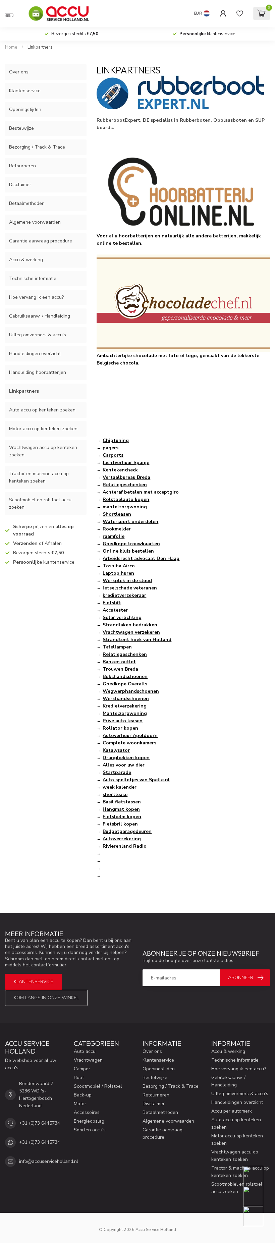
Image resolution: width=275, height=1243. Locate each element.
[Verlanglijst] (239, 13)
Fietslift (112, 603)
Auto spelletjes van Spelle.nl (136, 780)
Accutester (115, 610)
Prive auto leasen (123, 721)
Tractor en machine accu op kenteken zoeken (39, 477)
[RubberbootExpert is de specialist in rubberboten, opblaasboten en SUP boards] (180, 92)
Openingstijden (25, 109)
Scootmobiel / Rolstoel (98, 1086)
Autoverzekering (122, 839)
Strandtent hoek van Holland (137, 639)
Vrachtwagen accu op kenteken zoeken (43, 451)
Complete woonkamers (129, 743)
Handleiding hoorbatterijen (37, 372)
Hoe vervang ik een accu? (36, 297)
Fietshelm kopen (122, 816)
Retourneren (22, 166)
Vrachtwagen (88, 1060)
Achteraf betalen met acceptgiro (141, 492)
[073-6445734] (257, 1176)
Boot (79, 1077)
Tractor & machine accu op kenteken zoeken (240, 1172)
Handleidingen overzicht (35, 353)
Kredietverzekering (125, 706)
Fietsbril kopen (120, 824)
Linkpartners (40, 47)
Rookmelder (117, 529)
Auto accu (85, 1051)
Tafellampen (117, 647)
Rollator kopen (120, 728)
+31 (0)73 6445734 (39, 1123)
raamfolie (113, 536)
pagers (110, 448)
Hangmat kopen (121, 809)
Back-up (83, 1095)
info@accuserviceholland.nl (48, 1161)
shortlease (115, 794)
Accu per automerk (231, 1111)
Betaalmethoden (27, 203)
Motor (80, 1103)
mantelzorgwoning (125, 507)
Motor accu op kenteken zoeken (43, 429)
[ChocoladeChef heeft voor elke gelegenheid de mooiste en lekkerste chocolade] (183, 303)
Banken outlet (119, 662)
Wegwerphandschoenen (131, 691)
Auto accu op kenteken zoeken (42, 410)
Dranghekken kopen (126, 757)
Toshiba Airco (119, 566)
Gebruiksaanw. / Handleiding (39, 316)
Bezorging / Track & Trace (37, 147)
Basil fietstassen (122, 802)
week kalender (119, 787)
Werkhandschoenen (126, 698)
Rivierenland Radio (125, 846)
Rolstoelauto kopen (126, 499)
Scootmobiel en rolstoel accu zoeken (40, 503)
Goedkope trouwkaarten (131, 544)
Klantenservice (25, 91)
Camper (82, 1069)
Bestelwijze (21, 128)
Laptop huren (118, 573)
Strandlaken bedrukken (130, 625)
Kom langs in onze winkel (46, 998)
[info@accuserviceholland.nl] (257, 1196)
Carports (113, 455)
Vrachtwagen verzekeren (131, 632)
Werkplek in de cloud (127, 580)
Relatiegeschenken (125, 485)
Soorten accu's (90, 1130)
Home (11, 47)
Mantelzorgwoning (125, 713)
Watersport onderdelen (130, 521)
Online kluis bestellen (128, 551)
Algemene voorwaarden (35, 222)
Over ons (19, 72)
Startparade (117, 772)
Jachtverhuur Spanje (126, 462)
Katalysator (116, 750)
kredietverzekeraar (124, 595)
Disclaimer (20, 184)
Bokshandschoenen (125, 676)
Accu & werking (26, 260)
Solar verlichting (122, 617)
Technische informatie (32, 278)
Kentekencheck (120, 470)
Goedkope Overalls (125, 684)
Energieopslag (89, 1121)
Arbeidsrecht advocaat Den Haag (141, 558)
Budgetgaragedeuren (127, 831)
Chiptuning (116, 440)
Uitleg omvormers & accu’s (37, 335)
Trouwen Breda (120, 669)
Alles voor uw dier (124, 765)
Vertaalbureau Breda (126, 477)
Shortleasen (117, 514)
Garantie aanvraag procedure (40, 241)
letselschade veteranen (130, 588)
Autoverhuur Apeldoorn (130, 735)
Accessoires (87, 1112)
